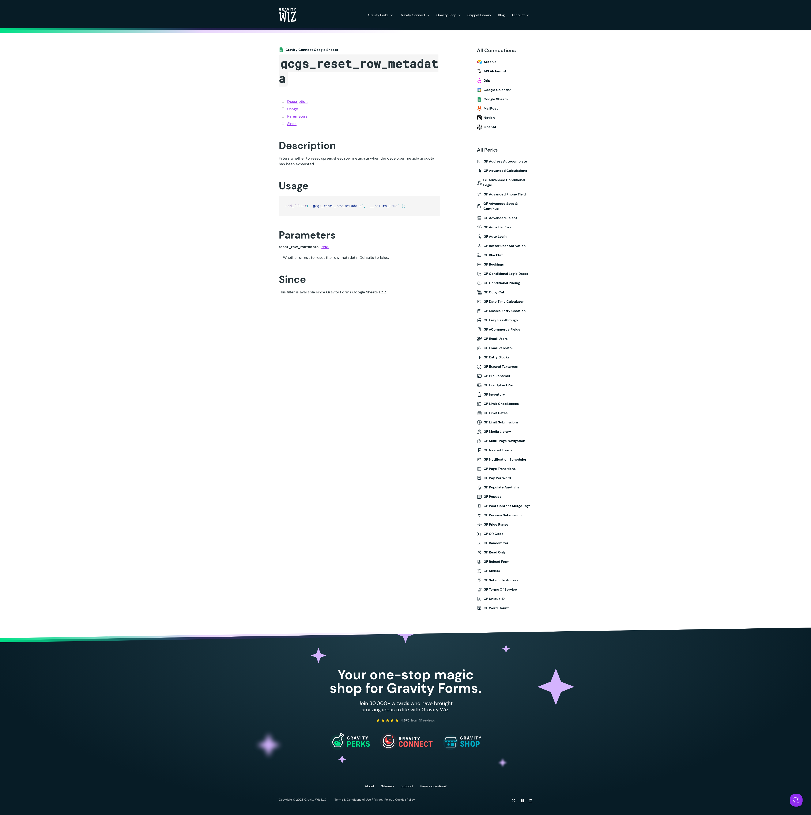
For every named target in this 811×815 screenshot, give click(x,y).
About (369, 786)
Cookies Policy (405, 799)
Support (407, 786)
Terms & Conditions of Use (353, 799)
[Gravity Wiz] (287, 15)
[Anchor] (272, 145)
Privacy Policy (383, 799)
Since (292, 123)
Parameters (297, 116)
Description (297, 101)
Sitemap (387, 786)
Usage (292, 108)
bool (325, 246)
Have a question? (433, 786)
